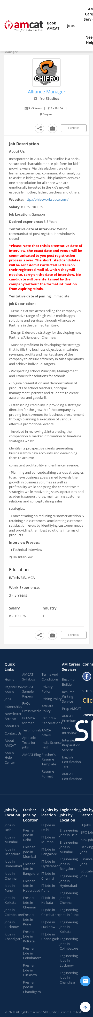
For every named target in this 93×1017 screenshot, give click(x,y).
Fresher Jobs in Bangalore (30, 869)
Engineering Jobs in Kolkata (69, 927)
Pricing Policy (52, 698)
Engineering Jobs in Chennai (69, 898)
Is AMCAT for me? (29, 720)
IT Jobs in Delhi (48, 827)
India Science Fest (51, 745)
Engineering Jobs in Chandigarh (69, 977)
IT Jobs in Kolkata (48, 900)
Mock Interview (69, 730)
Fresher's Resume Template (49, 759)
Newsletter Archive (13, 716)
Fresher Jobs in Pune (29, 919)
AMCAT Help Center (10, 757)
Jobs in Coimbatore (14, 912)
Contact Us (13, 733)
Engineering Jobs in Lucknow (69, 960)
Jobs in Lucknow (12, 924)
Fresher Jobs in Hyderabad (31, 886)
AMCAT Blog (31, 754)
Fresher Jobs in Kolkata (29, 936)
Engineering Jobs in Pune (69, 912)
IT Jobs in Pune (48, 888)
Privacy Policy (47, 689)
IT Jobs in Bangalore (49, 851)
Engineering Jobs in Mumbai (69, 847)
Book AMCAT (53, 26)
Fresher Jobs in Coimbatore (32, 953)
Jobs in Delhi (10, 827)
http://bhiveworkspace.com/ (46, 199)
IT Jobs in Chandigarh (50, 936)
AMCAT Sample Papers (28, 691)
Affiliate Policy (47, 708)
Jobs (71, 25)
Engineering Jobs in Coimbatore (69, 943)
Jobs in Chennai (11, 876)
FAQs (26, 703)
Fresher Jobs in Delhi (29, 835)
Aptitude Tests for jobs (29, 742)
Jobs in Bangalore (12, 851)
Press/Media (31, 711)
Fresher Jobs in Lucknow (30, 970)
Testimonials (32, 730)
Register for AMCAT (13, 689)
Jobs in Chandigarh (13, 936)
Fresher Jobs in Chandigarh (32, 987)
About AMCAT (10, 743)
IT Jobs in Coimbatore (50, 912)
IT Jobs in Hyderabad (50, 864)
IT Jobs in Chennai (48, 876)
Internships (13, 706)
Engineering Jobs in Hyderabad (69, 881)
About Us (12, 725)
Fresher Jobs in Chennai (29, 902)
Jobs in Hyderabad (13, 864)
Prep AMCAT (71, 708)
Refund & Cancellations (52, 720)
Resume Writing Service (68, 696)
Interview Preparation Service (71, 745)
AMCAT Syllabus (28, 677)
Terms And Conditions (50, 677)
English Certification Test (71, 762)
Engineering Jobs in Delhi (69, 832)
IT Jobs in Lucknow (48, 924)
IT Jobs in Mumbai (48, 839)
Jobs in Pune (10, 888)
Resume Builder (68, 682)
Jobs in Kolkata (10, 900)
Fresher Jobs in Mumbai (29, 852)
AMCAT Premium (69, 718)
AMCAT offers (47, 732)
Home (9, 679)
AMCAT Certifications (72, 776)
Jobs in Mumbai (11, 839)
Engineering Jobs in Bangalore (69, 864)
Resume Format (48, 774)
